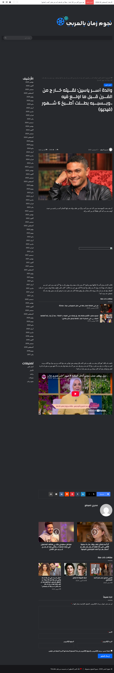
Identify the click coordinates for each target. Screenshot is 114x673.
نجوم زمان (30, 381)
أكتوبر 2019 (30, 340)
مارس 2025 (30, 111)
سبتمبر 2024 (29, 133)
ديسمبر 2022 (29, 211)
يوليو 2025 (30, 97)
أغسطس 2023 (29, 181)
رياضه (32, 374)
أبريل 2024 (30, 152)
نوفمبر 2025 (29, 82)
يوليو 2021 (30, 273)
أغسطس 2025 (29, 93)
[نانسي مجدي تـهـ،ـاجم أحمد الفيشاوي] (101, 569)
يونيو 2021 (30, 277)
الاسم (110, 632)
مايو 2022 (30, 237)
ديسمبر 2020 (29, 299)
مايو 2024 (30, 148)
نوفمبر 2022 (29, 214)
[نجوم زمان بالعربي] (84, 20)
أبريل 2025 (30, 108)
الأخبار (32, 370)
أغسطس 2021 (29, 270)
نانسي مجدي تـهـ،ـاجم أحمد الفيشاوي (103, 578)
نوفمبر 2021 (30, 259)
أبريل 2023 (30, 196)
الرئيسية (108, 78)
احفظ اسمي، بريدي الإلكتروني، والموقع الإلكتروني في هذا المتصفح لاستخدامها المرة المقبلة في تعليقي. (79, 651)
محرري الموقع (104, 150)
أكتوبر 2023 (30, 174)
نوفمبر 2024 (29, 126)
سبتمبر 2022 (29, 222)
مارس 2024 (30, 156)
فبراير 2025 (30, 115)
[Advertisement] (57, 57)
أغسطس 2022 (29, 225)
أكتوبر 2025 (30, 86)
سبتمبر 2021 (29, 266)
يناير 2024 (30, 163)
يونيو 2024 (30, 144)
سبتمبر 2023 (29, 178)
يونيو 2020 (30, 321)
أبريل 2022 (30, 240)
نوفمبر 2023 (29, 170)
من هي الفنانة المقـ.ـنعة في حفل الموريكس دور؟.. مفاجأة (78, 305)
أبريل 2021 (30, 284)
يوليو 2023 (30, 185)
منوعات (31, 378)
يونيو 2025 (30, 100)
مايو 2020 (30, 325)
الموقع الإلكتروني (69, 641)
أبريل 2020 (30, 329)
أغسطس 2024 (29, 137)
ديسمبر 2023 (29, 167)
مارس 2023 (30, 200)
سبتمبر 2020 (29, 310)
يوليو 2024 (30, 141)
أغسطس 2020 (29, 314)
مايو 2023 (30, 192)
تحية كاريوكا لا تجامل (79, 577)
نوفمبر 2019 (30, 336)
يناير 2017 (30, 354)
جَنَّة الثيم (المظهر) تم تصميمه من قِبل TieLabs (65, 669)
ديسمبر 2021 (29, 255)
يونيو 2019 (30, 351)
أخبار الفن (101, 78)
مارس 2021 (30, 288)
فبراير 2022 (30, 248)
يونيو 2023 (30, 189)
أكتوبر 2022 (30, 218)
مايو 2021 (30, 281)
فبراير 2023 (30, 203)
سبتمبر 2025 (29, 89)
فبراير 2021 (30, 292)
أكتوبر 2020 (30, 306)
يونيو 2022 (30, 233)
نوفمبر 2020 (29, 303)
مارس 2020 (30, 332)
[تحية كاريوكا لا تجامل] (75, 569)
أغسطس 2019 (29, 347)
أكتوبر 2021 (30, 262)
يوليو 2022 (30, 229)
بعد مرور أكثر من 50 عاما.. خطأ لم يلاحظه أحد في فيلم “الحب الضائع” (62, 2)
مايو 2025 (30, 104)
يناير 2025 (30, 119)
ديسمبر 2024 (29, 122)
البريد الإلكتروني (107, 641)
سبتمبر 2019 (29, 343)
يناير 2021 (30, 295)
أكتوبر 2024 (30, 130)
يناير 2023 (30, 207)
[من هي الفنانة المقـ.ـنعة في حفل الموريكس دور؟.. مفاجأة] (106, 308)
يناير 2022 (30, 251)
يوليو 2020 (30, 318)
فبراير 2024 (30, 159)
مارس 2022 (30, 244)
